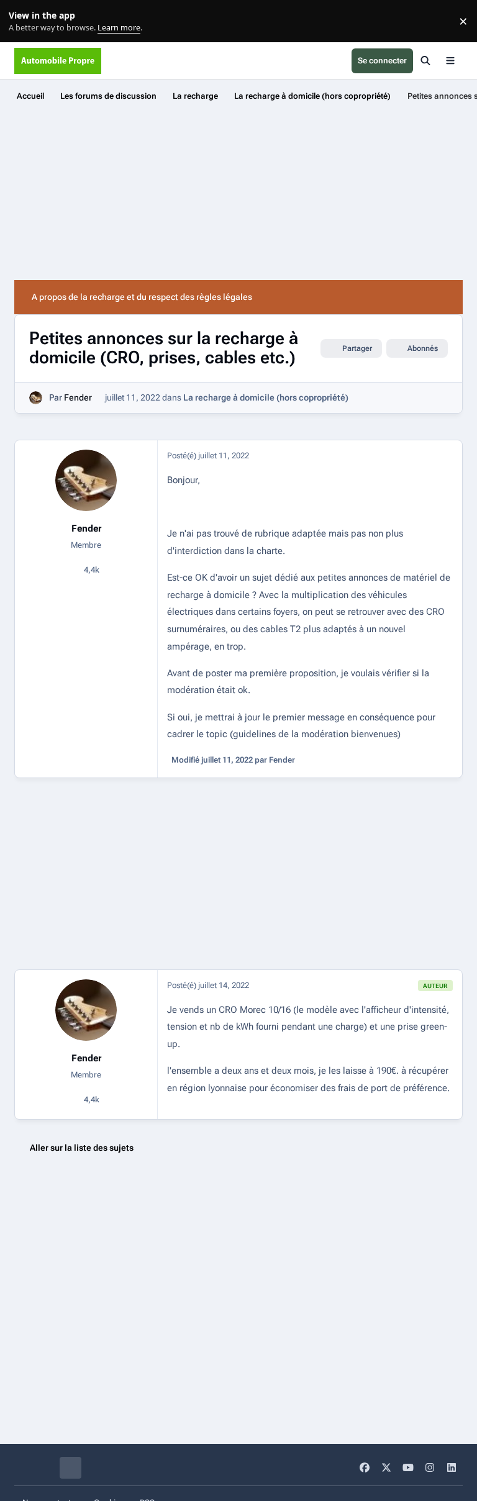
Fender (78, 397)
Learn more (24, 21)
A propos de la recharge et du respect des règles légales (142, 297)
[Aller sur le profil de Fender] (35, 397)
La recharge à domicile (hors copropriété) (265, 397)
